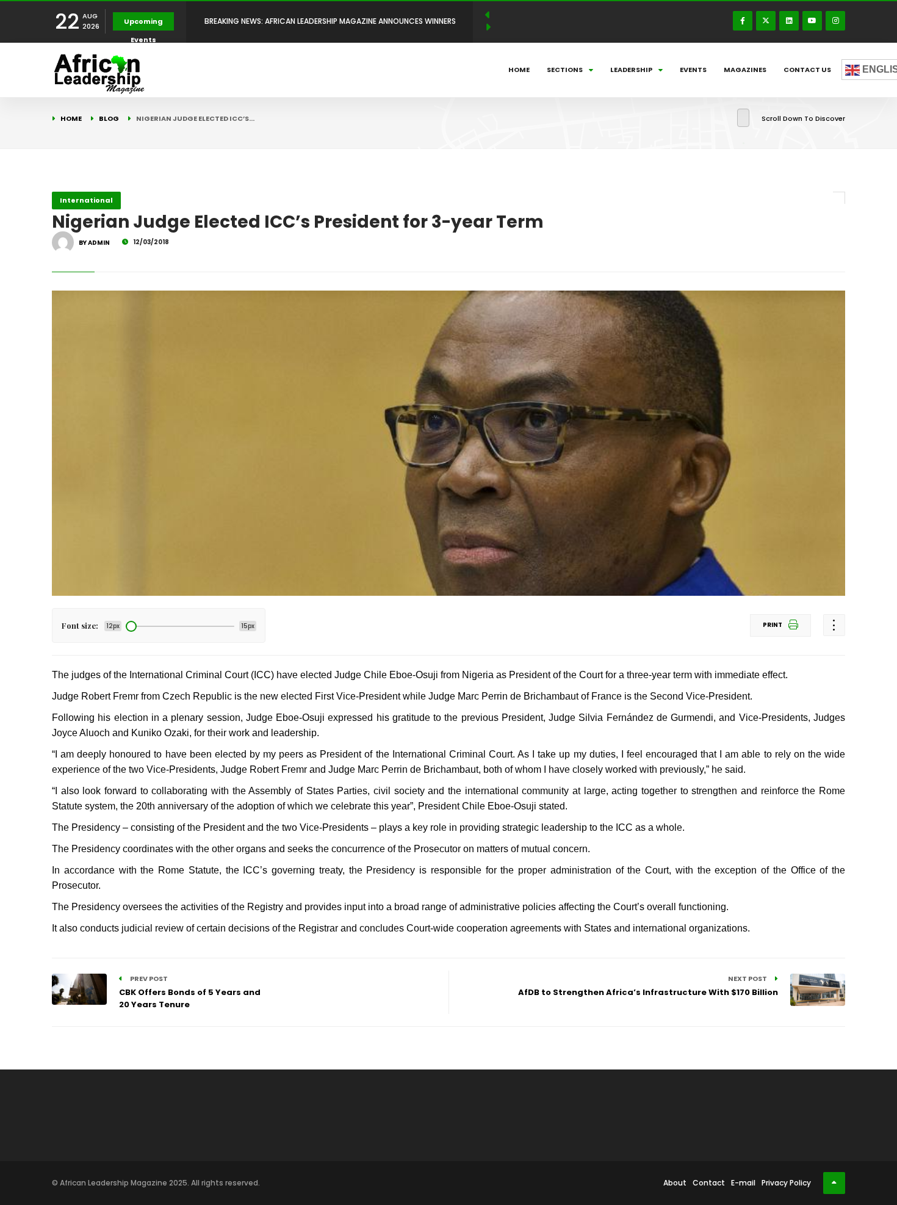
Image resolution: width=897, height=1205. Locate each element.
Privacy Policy (786, 1183)
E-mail (743, 1183)
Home (519, 69)
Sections (565, 69)
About (674, 1183)
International (86, 200)
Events (693, 69)
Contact (709, 1183)
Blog (109, 118)
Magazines (745, 69)
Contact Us (807, 69)
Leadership (631, 69)
